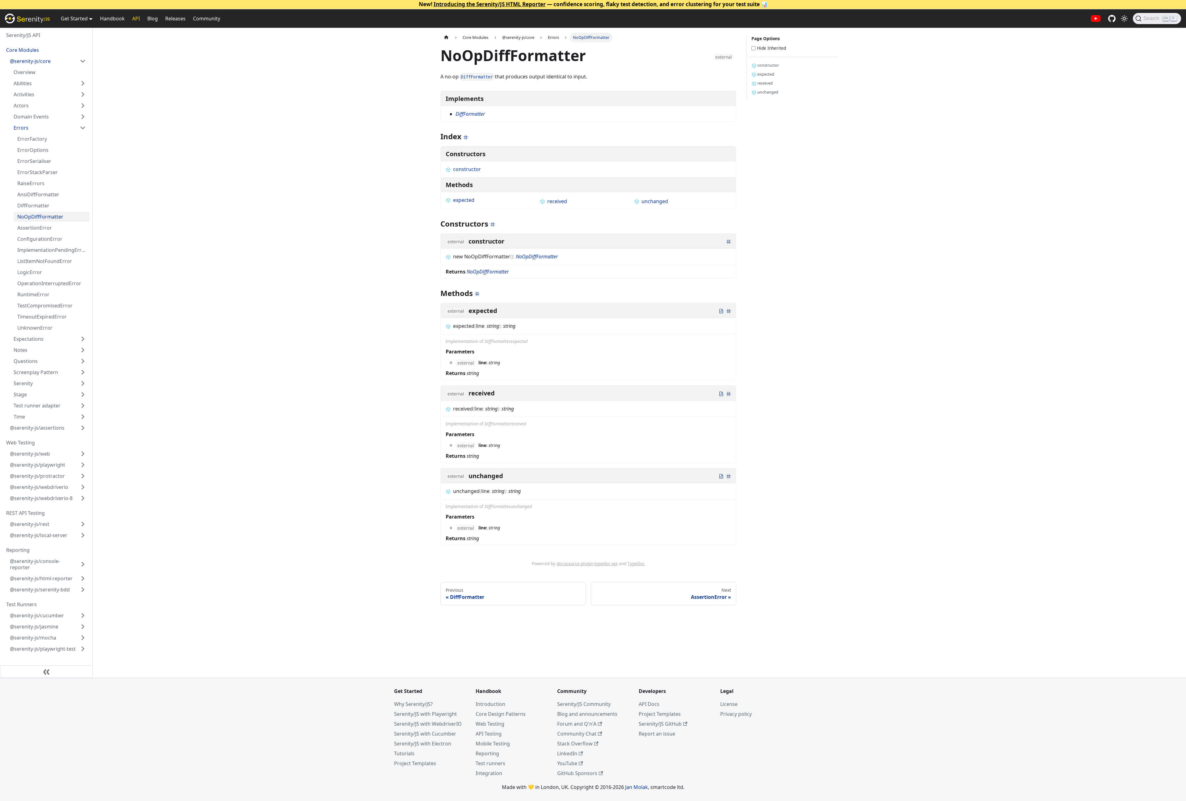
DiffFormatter (33, 205)
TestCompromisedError (45, 305)
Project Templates (415, 763)
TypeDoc (636, 563)
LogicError (29, 272)
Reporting (487, 753)
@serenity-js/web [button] (30, 453)
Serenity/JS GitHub (660, 723)
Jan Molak (636, 787)
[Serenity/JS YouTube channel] (1095, 18)
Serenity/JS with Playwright (425, 714)
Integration (489, 773)
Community (206, 18)
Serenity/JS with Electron (422, 743)
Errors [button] (21, 127)
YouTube (567, 763)
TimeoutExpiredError (42, 316)
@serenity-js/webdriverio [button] (39, 487)
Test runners (490, 763)
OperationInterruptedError (49, 283)
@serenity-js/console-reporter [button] (35, 564)
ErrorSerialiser (34, 161)
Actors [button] (21, 105)
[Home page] (446, 37)
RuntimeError (33, 294)
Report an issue (657, 733)
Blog (152, 18)
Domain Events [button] (31, 116)
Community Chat (576, 733)
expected (463, 200)
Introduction (490, 704)
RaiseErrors (30, 183)
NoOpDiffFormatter (40, 216)
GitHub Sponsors (577, 773)
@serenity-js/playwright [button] (37, 464)
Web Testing (490, 723)
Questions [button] (26, 361)
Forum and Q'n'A (576, 723)
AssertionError (34, 227)
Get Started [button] (74, 18)
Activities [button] (24, 94)
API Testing (489, 733)
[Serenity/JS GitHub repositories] (1111, 18)
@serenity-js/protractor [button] (37, 476)
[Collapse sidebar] (46, 671)
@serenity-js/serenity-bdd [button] (40, 589)
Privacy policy (736, 714)
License (729, 704)
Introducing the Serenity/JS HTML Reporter (490, 4)
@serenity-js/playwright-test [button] (43, 648)
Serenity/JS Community (584, 704)
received (557, 201)
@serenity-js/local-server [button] (38, 535)
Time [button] (19, 416)
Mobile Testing (493, 743)
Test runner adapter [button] (37, 405)
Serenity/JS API (23, 35)
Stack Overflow (575, 743)
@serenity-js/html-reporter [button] (41, 578)
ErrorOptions (32, 150)
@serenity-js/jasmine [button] (34, 626)
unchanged (654, 201)
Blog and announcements (587, 714)
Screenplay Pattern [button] (36, 372)
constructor (467, 169)
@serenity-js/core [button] (30, 61)
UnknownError (35, 327)
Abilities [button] (23, 83)
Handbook (112, 18)
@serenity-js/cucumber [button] (37, 615)
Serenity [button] (23, 383)
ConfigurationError (39, 239)
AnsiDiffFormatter (38, 194)
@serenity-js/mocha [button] (33, 637)
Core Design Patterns (501, 714)
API (136, 18)
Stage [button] (20, 394)
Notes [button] (20, 350)
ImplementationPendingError (52, 250)
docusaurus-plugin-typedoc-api (587, 563)
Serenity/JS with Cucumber (425, 733)
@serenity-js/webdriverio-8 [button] (41, 498)
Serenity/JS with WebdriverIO (428, 723)
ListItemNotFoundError (44, 261)
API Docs (649, 704)
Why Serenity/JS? (413, 704)
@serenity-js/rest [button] (29, 524)
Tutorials (404, 753)
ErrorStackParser (37, 172)
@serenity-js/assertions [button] (37, 427)
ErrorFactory (32, 139)
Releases (175, 18)
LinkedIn (567, 753)
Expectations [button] (29, 339)
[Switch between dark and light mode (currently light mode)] (1124, 18)
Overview (25, 72)
